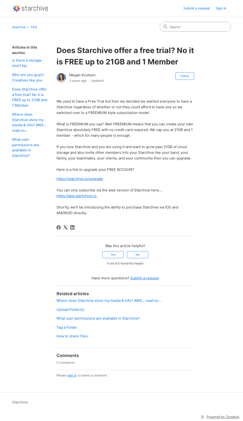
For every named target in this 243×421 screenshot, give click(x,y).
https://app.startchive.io (76, 196)
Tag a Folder (66, 327)
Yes (113, 254)
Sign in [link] (221, 8)
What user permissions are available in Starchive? (25, 147)
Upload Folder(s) (70, 309)
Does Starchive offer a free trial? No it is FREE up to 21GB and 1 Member (29, 97)
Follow (184, 76)
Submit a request (196, 8)
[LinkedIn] (72, 227)
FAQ (34, 27)
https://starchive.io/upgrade (79, 179)
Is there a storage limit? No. (27, 63)
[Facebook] (58, 227)
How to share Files (72, 336)
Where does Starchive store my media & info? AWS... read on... (29, 122)
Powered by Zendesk (222, 417)
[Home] (30, 8)
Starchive (19, 27)
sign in (72, 375)
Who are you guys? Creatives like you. (28, 77)
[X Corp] (65, 227)
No (138, 254)
